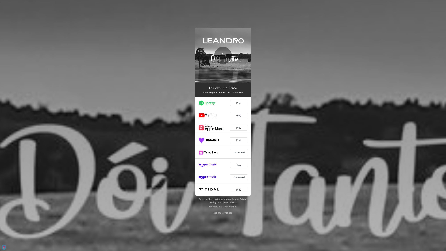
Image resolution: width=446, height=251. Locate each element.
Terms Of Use (229, 202)
